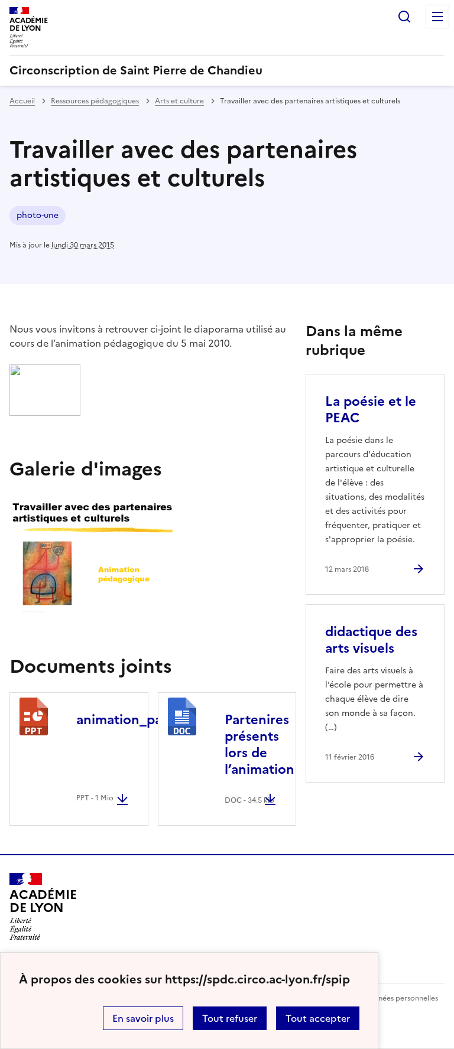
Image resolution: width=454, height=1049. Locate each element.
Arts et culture (179, 101)
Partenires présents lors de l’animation (259, 744)
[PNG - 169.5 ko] (44, 412)
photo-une (38, 215)
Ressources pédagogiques (95, 101)
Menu (437, 16)
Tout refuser (229, 1018)
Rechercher (404, 16)
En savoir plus (143, 1018)
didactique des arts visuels (371, 640)
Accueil (22, 101)
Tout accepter (318, 1018)
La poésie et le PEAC (370, 410)
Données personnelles (401, 998)
